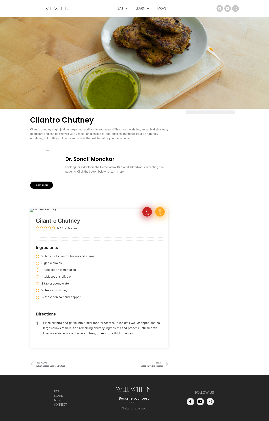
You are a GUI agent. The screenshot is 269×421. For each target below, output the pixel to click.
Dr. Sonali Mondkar (89, 159)
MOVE (162, 8)
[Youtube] (227, 8)
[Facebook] (219, 8)
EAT (121, 8)
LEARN (140, 8)
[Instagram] (235, 8)
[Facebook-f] (190, 401)
